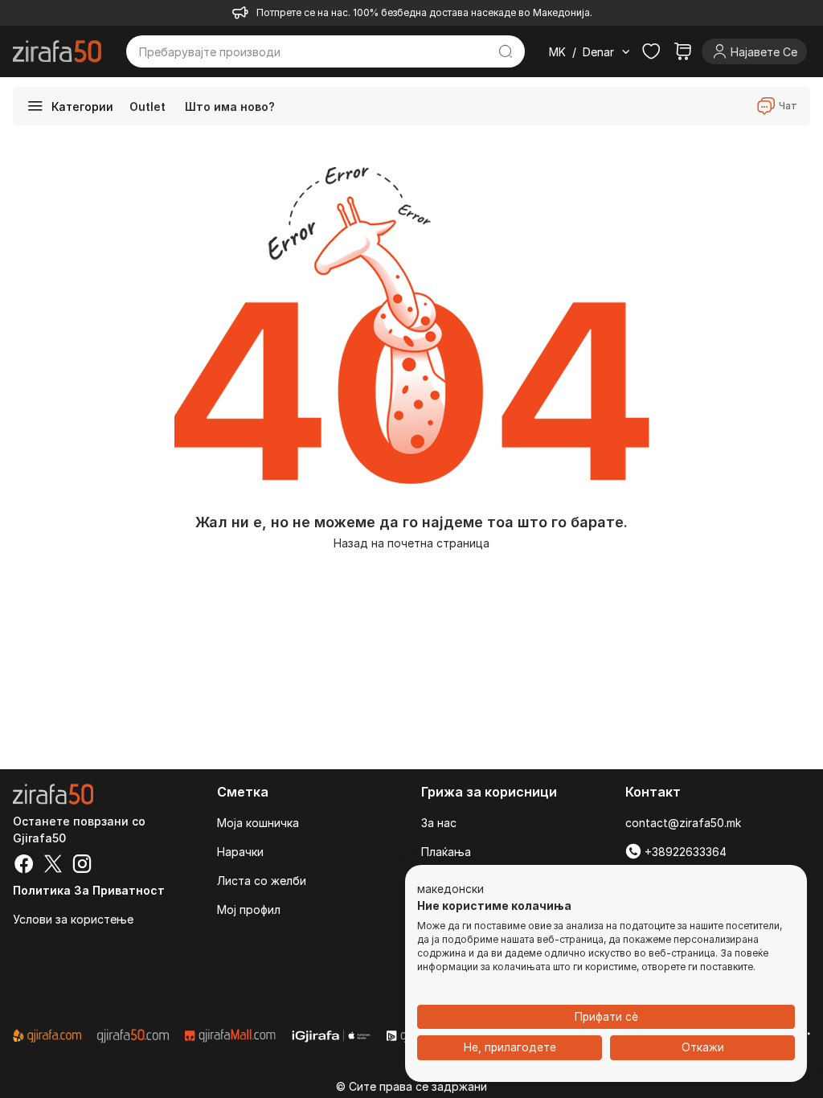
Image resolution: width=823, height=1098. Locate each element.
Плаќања (446, 851)
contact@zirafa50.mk (683, 823)
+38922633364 (684, 851)
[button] (450, 889)
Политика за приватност (89, 890)
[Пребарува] (505, 51)
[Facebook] (24, 866)
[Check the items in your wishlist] (651, 51)
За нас (439, 823)
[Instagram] (82, 866)
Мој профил (248, 909)
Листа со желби (261, 880)
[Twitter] (53, 866)
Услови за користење (73, 919)
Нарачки (240, 851)
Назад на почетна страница (411, 543)
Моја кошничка (258, 823)
